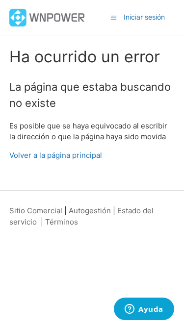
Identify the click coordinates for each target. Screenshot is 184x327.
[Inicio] (47, 17)
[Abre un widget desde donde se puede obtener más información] (144, 310)
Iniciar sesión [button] (144, 17)
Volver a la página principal (55, 155)
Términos (61, 221)
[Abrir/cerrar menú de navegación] (113, 17)
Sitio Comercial (35, 210)
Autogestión (90, 210)
